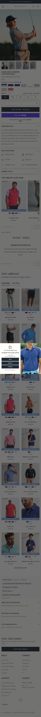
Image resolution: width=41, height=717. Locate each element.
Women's (10, 363)
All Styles (10, 366)
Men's (10, 359)
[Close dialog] (40, 344)
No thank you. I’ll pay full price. (10, 369)
